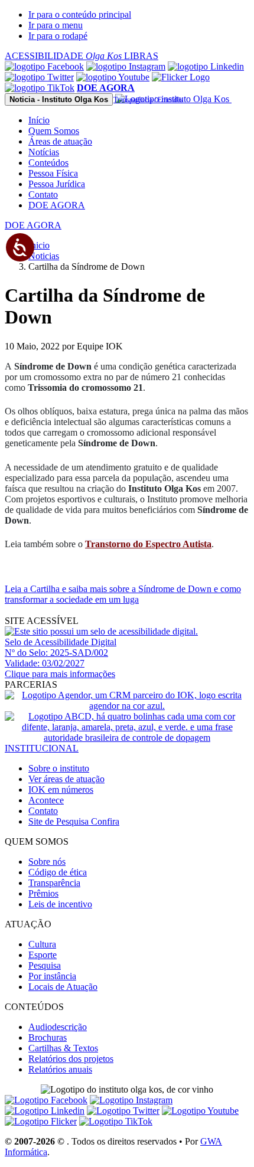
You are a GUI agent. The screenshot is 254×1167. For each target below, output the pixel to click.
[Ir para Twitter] (39, 77)
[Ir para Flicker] (181, 77)
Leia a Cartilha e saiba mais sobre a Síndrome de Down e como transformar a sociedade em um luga (123, 594)
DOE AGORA (56, 205)
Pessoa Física (53, 173)
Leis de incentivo (60, 904)
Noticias (43, 256)
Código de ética (57, 872)
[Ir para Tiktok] (39, 88)
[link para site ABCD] (127, 738)
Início (39, 120)
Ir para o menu (55, 25)
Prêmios (43, 893)
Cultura (42, 944)
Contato (43, 194)
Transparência (54, 883)
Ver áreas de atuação (66, 779)
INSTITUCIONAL (42, 748)
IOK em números (60, 789)
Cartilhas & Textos (63, 1048)
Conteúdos (48, 163)
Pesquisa (44, 965)
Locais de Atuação (62, 987)
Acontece (46, 800)
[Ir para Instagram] (125, 66)
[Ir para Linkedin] (44, 1111)
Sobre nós (47, 862)
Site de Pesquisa (73, 821)
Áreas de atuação (60, 141)
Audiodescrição (57, 1027)
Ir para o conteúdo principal (79, 14)
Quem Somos (53, 131)
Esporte (42, 955)
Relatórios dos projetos (70, 1059)
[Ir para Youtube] (112, 77)
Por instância (52, 976)
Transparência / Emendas (148, 100)
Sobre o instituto (58, 768)
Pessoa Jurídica (56, 184)
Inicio (39, 245)
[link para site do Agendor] (127, 706)
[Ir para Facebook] (44, 66)
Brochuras (47, 1037)
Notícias (43, 152)
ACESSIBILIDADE (63, 56)
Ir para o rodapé (57, 36)
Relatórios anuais (60, 1069)
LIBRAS (141, 56)
